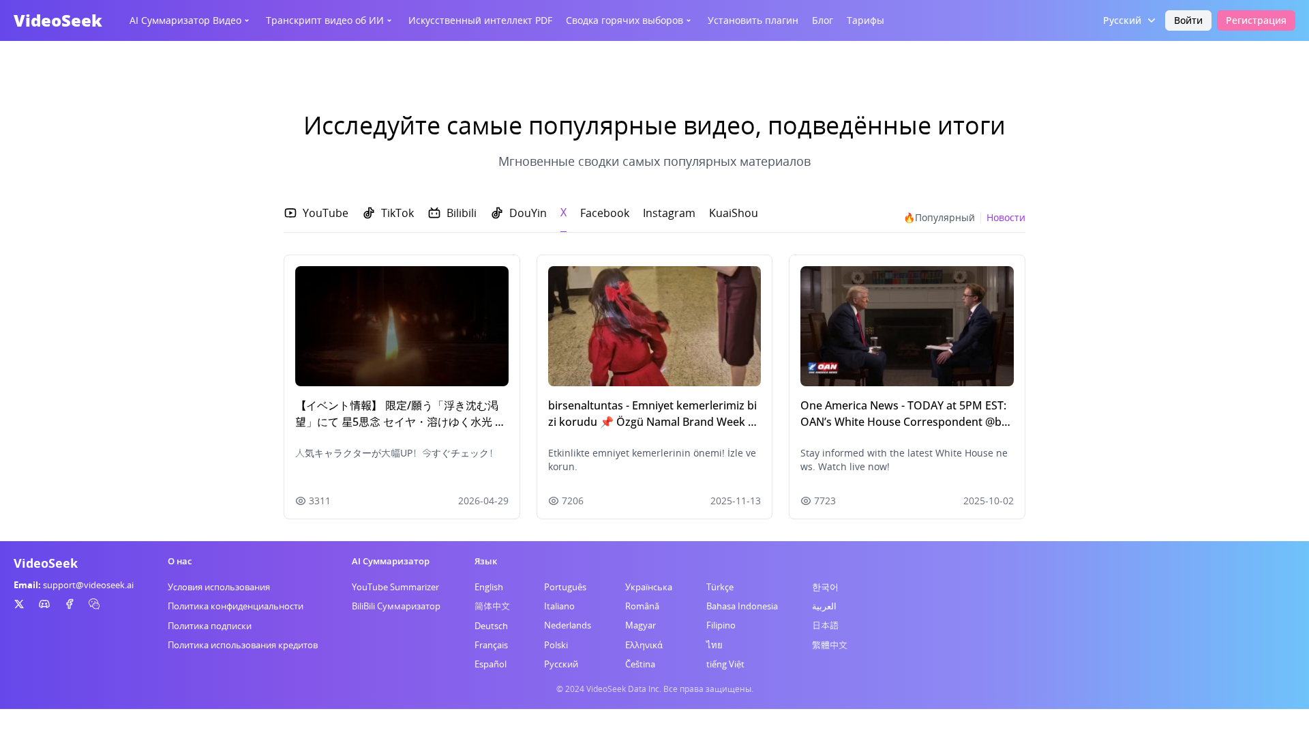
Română (642, 606)
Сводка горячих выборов (624, 20)
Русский (561, 664)
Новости (1006, 217)
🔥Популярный (939, 217)
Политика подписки (210, 626)
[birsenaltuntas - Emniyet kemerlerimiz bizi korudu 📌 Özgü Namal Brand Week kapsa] (655, 326)
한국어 (825, 587)
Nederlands (567, 625)
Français (491, 645)
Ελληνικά (644, 645)
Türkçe (720, 587)
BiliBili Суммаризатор (396, 606)
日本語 (825, 625)
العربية (824, 606)
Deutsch (491, 626)
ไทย (714, 645)
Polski (556, 645)
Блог (822, 20)
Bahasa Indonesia (742, 606)
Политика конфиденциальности (235, 606)
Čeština (640, 664)
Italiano (559, 606)
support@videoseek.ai (88, 585)
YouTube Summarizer (395, 587)
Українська (648, 587)
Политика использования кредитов (243, 645)
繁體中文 (829, 645)
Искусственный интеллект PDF (480, 20)
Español (491, 664)
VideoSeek (58, 20)
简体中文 (492, 606)
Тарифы (865, 20)
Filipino (721, 625)
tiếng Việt (725, 664)
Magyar (640, 625)
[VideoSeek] (19, 603)
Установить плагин (753, 20)
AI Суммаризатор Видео (185, 20)
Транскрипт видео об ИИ (325, 20)
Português (565, 587)
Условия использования (219, 587)
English (489, 587)
